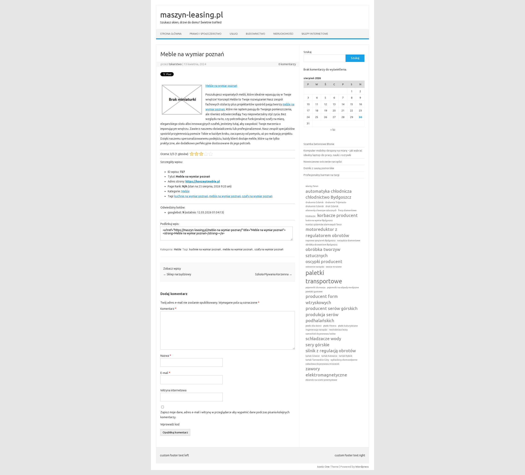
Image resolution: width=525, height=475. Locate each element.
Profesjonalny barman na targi (321, 174)
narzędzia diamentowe (348, 240)
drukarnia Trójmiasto (335, 202)
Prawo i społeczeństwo (205, 33)
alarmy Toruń (312, 186)
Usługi (234, 33)
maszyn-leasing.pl (191, 14)
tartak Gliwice (313, 356)
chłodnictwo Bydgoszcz (328, 197)
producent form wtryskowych (322, 299)
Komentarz (168, 308)
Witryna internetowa (173, 390)
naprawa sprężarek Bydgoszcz (321, 240)
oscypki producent (324, 261)
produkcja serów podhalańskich (322, 317)
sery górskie (317, 344)
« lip (332, 129)
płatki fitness (329, 326)
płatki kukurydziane (348, 326)
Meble (185, 191)
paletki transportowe (324, 277)
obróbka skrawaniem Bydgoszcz (321, 244)
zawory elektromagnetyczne (326, 371)
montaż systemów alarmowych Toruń (324, 224)
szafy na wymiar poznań (257, 196)
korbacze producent (337, 215)
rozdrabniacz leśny (338, 329)
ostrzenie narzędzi (315, 266)
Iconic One (323, 466)
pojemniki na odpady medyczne (343, 287)
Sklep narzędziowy (177, 274)
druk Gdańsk (331, 206)
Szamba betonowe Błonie (319, 143)
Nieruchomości (283, 33)
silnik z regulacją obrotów (331, 350)
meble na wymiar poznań (225, 196)
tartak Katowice (329, 356)
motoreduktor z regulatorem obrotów (327, 232)
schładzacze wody (323, 338)
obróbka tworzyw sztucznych (323, 252)
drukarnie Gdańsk (315, 206)
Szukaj (308, 51)
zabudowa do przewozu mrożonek (322, 364)
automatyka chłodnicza (329, 191)
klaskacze (311, 216)
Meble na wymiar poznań (221, 85)
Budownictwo (255, 33)
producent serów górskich (331, 308)
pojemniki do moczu (315, 287)
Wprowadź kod (169, 424)
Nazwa (165, 355)
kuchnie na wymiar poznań (191, 196)
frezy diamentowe (347, 210)
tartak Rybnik (345, 356)
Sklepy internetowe (314, 33)
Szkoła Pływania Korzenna (273, 274)
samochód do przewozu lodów (321, 334)
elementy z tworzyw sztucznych (321, 210)
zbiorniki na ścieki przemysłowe (321, 380)
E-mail (165, 373)
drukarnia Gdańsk (315, 202)
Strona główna (170, 33)
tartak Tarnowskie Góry (317, 360)
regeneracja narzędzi (316, 329)
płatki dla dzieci (314, 326)
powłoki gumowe (314, 291)
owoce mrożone (334, 266)
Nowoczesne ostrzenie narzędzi (323, 161)
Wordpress (362, 466)
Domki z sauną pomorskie (319, 168)
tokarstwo (175, 64)
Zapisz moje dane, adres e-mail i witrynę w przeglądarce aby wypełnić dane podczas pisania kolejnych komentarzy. (225, 415)
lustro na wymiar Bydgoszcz (319, 220)
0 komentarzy (287, 64)
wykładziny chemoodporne (344, 360)
